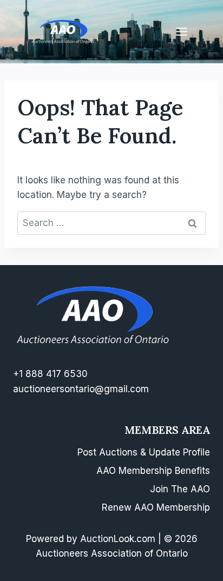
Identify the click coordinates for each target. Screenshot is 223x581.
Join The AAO (180, 489)
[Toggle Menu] (181, 32)
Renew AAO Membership (156, 507)
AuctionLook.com (117, 538)
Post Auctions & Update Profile (143, 452)
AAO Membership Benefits (153, 470)
